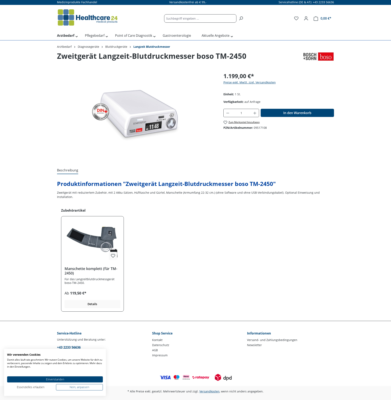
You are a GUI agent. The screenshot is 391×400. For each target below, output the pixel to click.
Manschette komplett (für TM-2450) (91, 270)
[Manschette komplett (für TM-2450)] (92, 242)
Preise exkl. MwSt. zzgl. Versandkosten (249, 82)
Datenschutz (160, 345)
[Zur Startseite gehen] (87, 18)
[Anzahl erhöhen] (255, 113)
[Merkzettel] (296, 18)
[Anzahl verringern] (227, 113)
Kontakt (157, 340)
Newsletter (254, 345)
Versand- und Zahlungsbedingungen (272, 340)
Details (92, 304)
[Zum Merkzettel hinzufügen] (113, 256)
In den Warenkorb (297, 113)
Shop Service (162, 333)
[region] (136, 115)
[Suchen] (241, 18)
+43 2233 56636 (69, 347)
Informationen (259, 333)
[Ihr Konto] (306, 18)
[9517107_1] (136, 116)
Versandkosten (209, 391)
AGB (155, 350)
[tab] (67, 170)
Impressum (160, 355)
